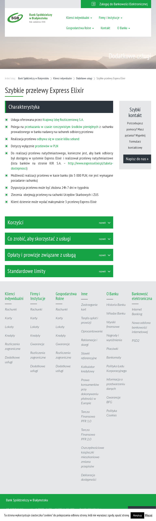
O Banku (122, 28)
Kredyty (10, 335)
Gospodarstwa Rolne (79, 28)
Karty (8, 318)
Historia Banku (116, 304)
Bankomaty (113, 357)
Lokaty (9, 327)
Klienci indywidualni (78, 17)
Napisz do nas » (137, 158)
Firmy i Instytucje (109, 17)
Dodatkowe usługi (84, 78)
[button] (116, 4)
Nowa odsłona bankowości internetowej (141, 327)
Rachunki (11, 309)
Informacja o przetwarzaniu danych (115, 383)
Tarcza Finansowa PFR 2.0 (88, 434)
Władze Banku (115, 313)
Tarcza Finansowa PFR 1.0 (88, 416)
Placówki (112, 348)
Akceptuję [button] (137, 515)
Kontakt (105, 28)
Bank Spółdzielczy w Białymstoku (33, 78)
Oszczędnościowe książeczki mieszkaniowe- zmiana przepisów (92, 457)
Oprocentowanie (92, 331)
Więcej (148, 515)
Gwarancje (37, 344)
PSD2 (135, 340)
